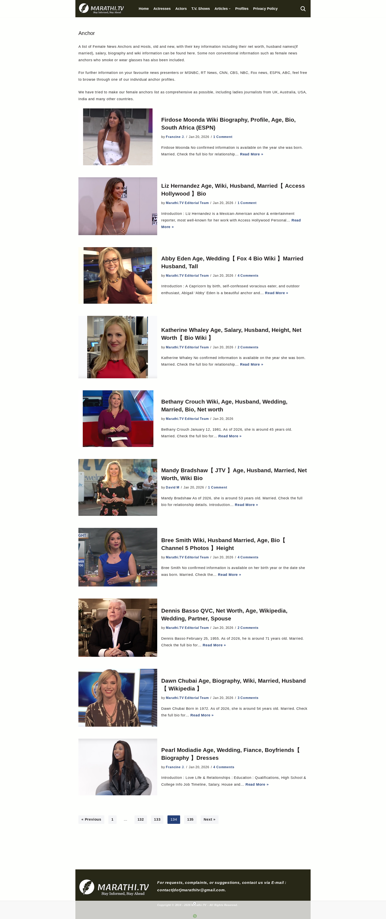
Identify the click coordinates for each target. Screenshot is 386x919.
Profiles (241, 9)
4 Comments (248, 275)
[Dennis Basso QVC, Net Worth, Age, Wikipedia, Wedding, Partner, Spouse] (117, 628)
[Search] (303, 8)
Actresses (162, 9)
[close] (194, 903)
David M (172, 487)
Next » (210, 819)
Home (144, 9)
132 (141, 819)
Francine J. (175, 137)
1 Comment (222, 137)
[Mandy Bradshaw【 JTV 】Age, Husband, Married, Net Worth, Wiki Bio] (117, 487)
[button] (230, 9)
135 (190, 819)
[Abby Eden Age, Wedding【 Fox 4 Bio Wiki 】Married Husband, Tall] (117, 275)
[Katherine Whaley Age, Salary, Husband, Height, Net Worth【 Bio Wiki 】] (117, 347)
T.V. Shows (200, 9)
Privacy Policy (265, 9)
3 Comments (248, 698)
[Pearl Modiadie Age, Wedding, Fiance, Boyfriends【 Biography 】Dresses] (117, 767)
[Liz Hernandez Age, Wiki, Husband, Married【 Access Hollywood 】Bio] (117, 206)
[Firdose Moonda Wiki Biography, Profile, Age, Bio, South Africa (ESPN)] (117, 136)
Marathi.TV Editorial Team (187, 203)
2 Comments (248, 347)
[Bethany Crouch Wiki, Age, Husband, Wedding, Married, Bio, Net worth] (117, 418)
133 (157, 819)
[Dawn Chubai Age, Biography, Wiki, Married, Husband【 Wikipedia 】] (117, 697)
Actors (181, 9)
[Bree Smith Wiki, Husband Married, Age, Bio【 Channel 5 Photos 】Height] (117, 557)
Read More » (251, 154)
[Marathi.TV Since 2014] (101, 8)
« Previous (91, 819)
